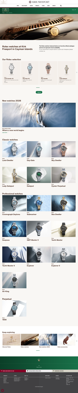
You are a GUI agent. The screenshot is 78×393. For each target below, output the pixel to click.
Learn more (4, 132)
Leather (5, 381)
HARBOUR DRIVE (16, 380)
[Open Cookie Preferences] (2, 391)
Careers (25, 379)
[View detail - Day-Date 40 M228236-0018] (30, 73)
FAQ (66, 383)
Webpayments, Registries (59, 371)
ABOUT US (26, 375)
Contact (54, 5)
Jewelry (5, 379)
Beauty (5, 380)
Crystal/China (6, 382)
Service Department (69, 381)
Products (37, 5)
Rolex (18, 5)
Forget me (68, 384)
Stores (43, 5)
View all (39, 92)
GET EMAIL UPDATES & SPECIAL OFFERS (35, 371)
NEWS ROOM (47, 375)
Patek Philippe (24, 5)
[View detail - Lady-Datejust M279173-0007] (67, 73)
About (48, 5)
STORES (15, 375)
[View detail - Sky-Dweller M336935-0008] (48, 73)
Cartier (31, 5)
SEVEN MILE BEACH (17, 379)
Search (61, 5)
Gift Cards (68, 382)
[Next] (77, 72)
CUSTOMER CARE (69, 375)
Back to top (39, 367)
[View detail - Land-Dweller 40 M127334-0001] (11, 73)
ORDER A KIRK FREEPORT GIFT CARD (8, 371)
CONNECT (57, 375)
